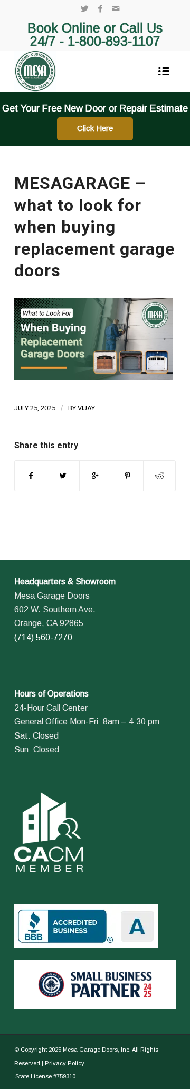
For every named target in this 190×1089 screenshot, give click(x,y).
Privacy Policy (64, 1063)
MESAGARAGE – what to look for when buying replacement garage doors (94, 226)
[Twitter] (85, 9)
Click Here (95, 128)
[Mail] (115, 9)
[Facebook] (100, 9)
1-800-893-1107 (114, 41)
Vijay (86, 408)
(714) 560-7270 (43, 637)
